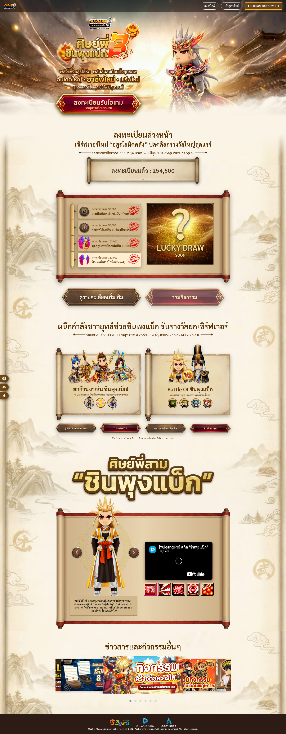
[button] (130, 701)
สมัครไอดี (209, 6)
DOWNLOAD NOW (263, 6)
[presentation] (108, 677)
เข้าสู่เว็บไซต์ (232, 6)
